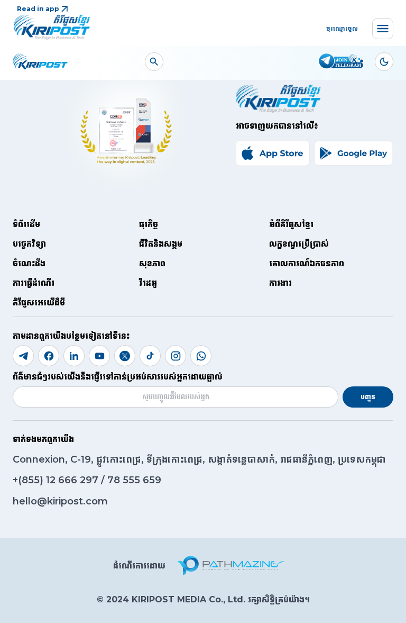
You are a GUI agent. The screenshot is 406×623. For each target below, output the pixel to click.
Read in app (38, 9)
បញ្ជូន (368, 397)
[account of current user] (154, 61)
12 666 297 (73, 480)
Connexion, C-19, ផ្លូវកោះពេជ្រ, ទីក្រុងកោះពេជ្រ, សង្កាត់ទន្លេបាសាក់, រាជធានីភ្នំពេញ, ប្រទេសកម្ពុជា (199, 459)
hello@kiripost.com (60, 501)
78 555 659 (134, 480)
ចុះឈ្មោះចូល (342, 28)
